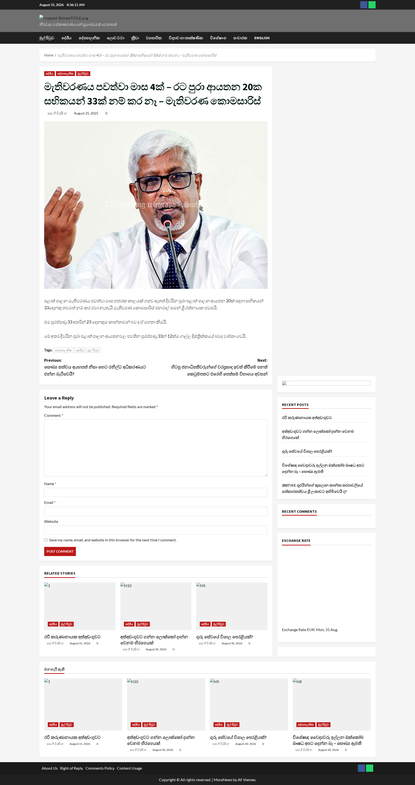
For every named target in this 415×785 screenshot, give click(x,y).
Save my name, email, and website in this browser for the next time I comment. (113, 540)
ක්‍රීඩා (135, 37)
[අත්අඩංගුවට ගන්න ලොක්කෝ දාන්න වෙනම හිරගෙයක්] (156, 606)
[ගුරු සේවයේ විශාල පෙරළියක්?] (232, 606)
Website (51, 521)
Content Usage (129, 768)
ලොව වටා (115, 37)
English (262, 37)
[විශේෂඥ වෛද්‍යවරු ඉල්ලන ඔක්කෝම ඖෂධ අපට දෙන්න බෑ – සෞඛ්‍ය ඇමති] (332, 704)
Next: (219, 367)
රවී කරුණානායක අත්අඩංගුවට (72, 636)
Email (49, 502)
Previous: (95, 367)
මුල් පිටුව (46, 37)
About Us (50, 768)
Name (50, 483)
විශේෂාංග (218, 37)
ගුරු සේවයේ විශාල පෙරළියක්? (224, 636)
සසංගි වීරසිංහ (57, 113)
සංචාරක (240, 37)
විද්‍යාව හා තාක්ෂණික (186, 37)
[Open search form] (374, 38)
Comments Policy (100, 768)
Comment (53, 415)
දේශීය (66, 37)
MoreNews (223, 779)
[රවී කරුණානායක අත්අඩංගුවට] (80, 606)
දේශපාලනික (89, 37)
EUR (310, 629)
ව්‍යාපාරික (154, 37)
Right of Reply (71, 768)
